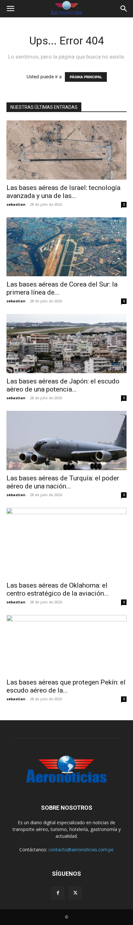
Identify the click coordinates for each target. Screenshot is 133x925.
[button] (10, 8)
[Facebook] (57, 893)
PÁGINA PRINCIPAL (86, 77)
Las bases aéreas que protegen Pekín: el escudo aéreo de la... (66, 686)
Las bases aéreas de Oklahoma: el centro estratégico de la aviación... (57, 589)
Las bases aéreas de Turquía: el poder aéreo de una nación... (62, 482)
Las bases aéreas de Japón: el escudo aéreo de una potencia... (62, 385)
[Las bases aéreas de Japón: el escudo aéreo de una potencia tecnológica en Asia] (66, 343)
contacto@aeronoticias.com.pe (81, 849)
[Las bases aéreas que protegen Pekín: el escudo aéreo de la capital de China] (66, 644)
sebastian (16, 204)
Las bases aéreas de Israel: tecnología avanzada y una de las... (63, 192)
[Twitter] (75, 893)
